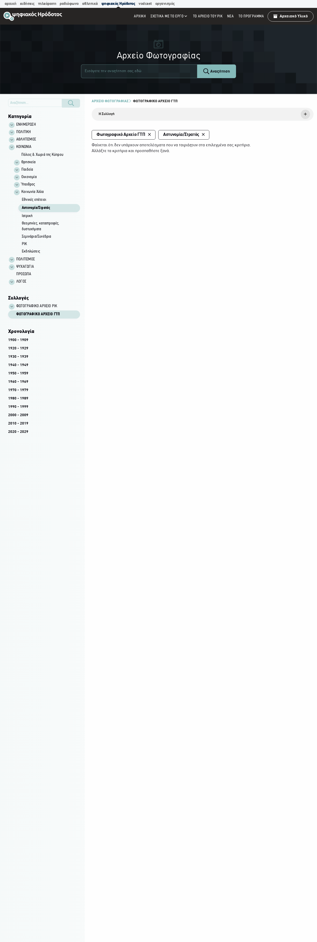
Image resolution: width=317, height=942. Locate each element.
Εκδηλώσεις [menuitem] (31, 251)
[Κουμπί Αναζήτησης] (71, 103)
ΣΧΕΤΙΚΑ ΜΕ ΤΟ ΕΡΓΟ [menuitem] (167, 16)
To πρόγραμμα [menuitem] (251, 16)
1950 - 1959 (18, 373)
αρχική (10, 4)
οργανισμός (165, 4)
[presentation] (203, 114)
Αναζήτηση (219, 71)
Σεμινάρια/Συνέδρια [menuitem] (36, 237)
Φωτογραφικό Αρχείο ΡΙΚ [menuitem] (36, 306)
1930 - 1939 (18, 356)
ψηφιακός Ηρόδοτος (118, 4)
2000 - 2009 (18, 415)
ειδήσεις (27, 4)
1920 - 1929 (18, 348)
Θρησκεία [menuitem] (28, 162)
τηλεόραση (47, 4)
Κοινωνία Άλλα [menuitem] (32, 192)
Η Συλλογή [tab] (107, 114)
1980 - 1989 (18, 398)
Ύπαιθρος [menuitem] (28, 184)
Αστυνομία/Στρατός (181, 135)
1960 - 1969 (18, 381)
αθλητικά (90, 4)
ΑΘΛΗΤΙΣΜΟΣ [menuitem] (26, 139)
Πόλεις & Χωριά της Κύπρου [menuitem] (42, 155)
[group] (46, 203)
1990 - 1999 (18, 407)
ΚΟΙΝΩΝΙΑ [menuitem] (24, 147)
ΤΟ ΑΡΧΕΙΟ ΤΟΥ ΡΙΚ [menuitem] (208, 16)
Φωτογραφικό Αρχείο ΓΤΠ (38, 314)
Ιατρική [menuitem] (27, 216)
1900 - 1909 (18, 340)
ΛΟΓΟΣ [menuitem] (21, 282)
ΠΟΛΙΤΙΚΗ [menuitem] (23, 132)
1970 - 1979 (18, 390)
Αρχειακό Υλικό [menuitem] (294, 16)
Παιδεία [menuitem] (27, 170)
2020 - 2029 (18, 432)
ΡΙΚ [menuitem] (24, 244)
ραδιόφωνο (69, 4)
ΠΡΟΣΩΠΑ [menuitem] (23, 274)
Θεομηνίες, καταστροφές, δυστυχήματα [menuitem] (40, 226)
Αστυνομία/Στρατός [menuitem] (36, 208)
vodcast (145, 4)
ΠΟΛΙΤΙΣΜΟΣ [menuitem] (25, 259)
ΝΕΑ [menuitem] (230, 16)
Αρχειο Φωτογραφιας (110, 101)
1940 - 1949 (18, 365)
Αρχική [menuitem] (140, 16)
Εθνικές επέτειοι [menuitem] (34, 200)
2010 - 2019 (18, 423)
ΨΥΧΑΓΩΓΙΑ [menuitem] (25, 267)
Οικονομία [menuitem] (29, 177)
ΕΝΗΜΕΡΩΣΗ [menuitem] (26, 125)
